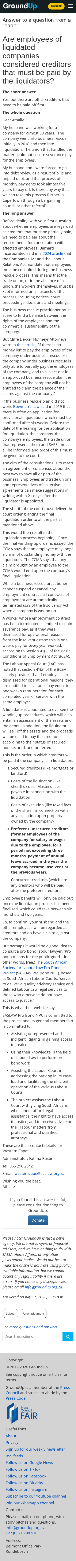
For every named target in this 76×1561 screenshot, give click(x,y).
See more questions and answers (30, 1326)
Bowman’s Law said (30, 406)
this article (26, 344)
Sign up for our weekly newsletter (35, 1449)
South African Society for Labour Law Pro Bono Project (35, 967)
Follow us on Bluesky (24, 1482)
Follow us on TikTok (23, 1469)
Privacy (12, 1442)
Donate (56, 6)
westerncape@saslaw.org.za (39, 1173)
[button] (70, 6)
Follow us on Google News (29, 1462)
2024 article (53, 253)
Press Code (16, 1398)
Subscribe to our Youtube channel (36, 1496)
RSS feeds (14, 1455)
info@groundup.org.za (43, 1286)
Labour (11, 1313)
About (11, 1435)
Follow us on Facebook (26, 1476)
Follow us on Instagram (26, 1489)
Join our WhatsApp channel (30, 1502)
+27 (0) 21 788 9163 (22, 1532)
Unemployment (33, 1313)
